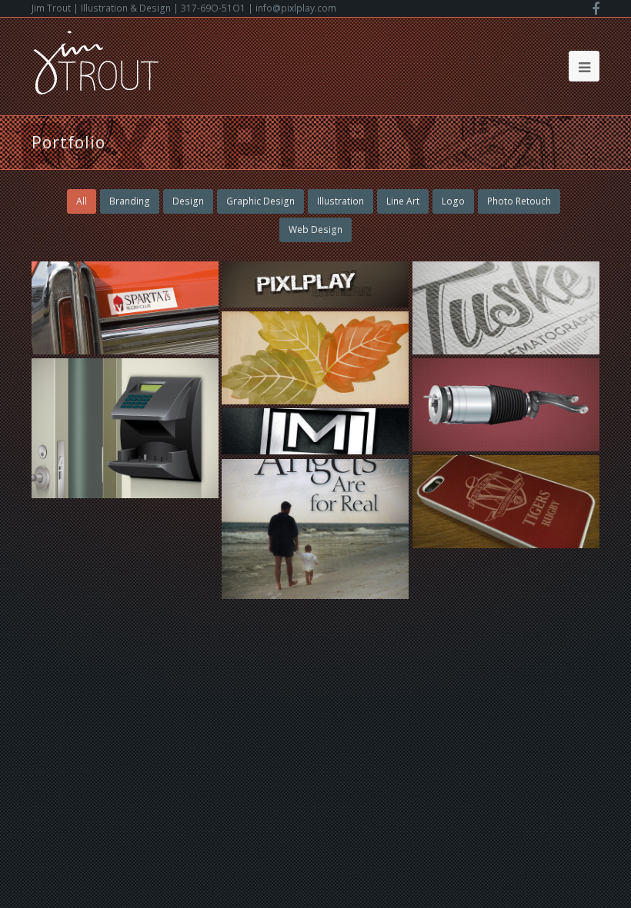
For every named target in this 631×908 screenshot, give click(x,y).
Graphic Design (260, 201)
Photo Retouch (519, 201)
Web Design (315, 229)
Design (188, 201)
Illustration (340, 201)
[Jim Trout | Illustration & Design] (96, 61)
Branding (129, 201)
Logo (453, 201)
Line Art (402, 201)
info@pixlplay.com (295, 8)
